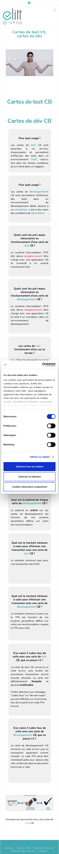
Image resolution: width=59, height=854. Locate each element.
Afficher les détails (40, 457)
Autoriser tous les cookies (29, 466)
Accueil (9, 848)
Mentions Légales (44, 848)
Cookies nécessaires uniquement (29, 486)
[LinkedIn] (29, 3)
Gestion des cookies (23, 851)
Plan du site (24, 848)
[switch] (51, 425)
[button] (54, 10)
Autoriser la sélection (29, 476)
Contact (42, 851)
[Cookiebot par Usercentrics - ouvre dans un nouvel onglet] (42, 365)
